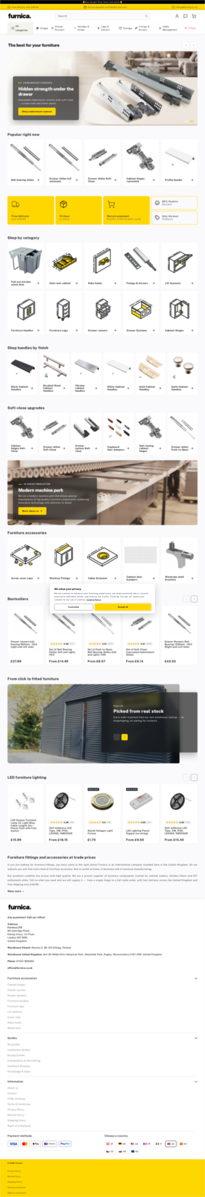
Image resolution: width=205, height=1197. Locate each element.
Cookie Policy (94, 599)
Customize (73, 607)
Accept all (123, 607)
